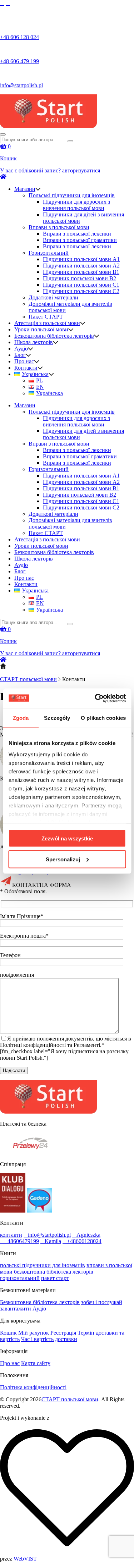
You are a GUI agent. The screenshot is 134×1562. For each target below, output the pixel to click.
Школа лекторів (33, 342)
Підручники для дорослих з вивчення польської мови (76, 205)
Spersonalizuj (63, 859)
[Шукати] (70, 141)
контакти (11, 1235)
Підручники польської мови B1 (81, 272)
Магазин (24, 189)
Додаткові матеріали (53, 297)
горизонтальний (20, 1278)
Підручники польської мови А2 (81, 266)
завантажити (15, 1309)
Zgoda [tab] (21, 718)
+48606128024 (84, 1241)
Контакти (26, 368)
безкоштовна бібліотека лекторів (53, 1272)
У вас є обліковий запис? (31, 170)
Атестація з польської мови (47, 323)
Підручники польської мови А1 (81, 259)
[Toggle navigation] (3, 134)
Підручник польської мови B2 (79, 278)
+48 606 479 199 (19, 61)
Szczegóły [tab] (57, 718)
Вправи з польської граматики (80, 240)
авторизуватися (81, 170)
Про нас (24, 361)
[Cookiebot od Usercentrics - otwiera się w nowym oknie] (95, 698)
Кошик (8, 1333)
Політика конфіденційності (33, 1387)
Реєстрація (64, 1333)
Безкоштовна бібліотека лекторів (54, 336)
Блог (20, 355)
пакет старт (55, 1278)
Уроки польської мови (41, 329)
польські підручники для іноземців (42, 1265)
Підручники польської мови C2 (81, 291)
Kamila (53, 1241)
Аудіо (21, 349)
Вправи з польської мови (59, 227)
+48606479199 (21, 1241)
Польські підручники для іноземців (72, 195)
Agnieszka (88, 1235)
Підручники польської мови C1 (81, 285)
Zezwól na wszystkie (67, 838)
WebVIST (25, 1559)
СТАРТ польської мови (28, 679)
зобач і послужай (101, 1302)
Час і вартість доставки (49, 1339)
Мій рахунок (33, 1333)
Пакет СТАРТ (46, 317)
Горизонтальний (49, 253)
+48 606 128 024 (19, 37)
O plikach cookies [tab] (103, 718)
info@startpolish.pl (21, 85)
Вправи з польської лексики (77, 234)
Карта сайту (35, 1363)
